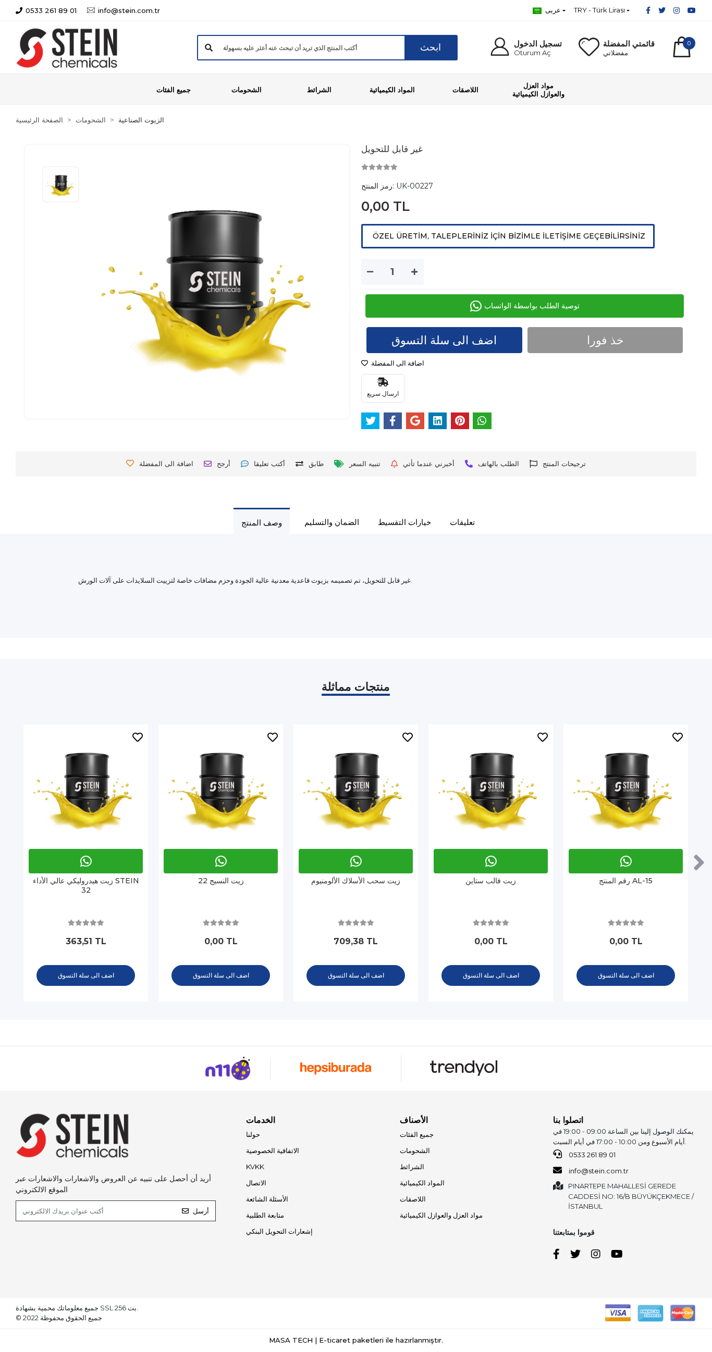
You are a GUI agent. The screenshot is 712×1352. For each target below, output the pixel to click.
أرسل (201, 1211)
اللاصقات (413, 1199)
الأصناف (414, 1120)
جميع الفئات (417, 1134)
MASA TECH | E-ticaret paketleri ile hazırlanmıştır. (356, 1340)
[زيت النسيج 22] (221, 787)
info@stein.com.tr (598, 1171)
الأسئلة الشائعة (267, 1199)
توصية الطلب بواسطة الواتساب (532, 305)
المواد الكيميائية (422, 1183)
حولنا (253, 1134)
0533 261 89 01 (591, 1154)
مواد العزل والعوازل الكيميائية (441, 1215)
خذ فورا (605, 340)
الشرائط (412, 1166)
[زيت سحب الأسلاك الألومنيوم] (356, 787)
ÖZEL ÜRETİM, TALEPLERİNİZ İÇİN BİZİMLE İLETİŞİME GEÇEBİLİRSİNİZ (508, 236)
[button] (525, 47)
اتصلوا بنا (568, 1120)
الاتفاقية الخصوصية (272, 1150)
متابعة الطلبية (265, 1215)
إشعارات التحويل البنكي (279, 1231)
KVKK (255, 1166)
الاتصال (256, 1183)
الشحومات (415, 1150)
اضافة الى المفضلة (397, 363)
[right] (699, 863)
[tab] (262, 522)
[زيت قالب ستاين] (491, 787)
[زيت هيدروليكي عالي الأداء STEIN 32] (86, 787)
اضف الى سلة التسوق (444, 340)
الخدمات (260, 1120)
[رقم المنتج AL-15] (626, 787)
